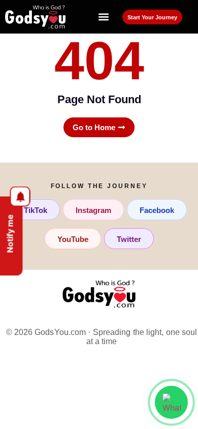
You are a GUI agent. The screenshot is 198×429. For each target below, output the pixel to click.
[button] (103, 17)
